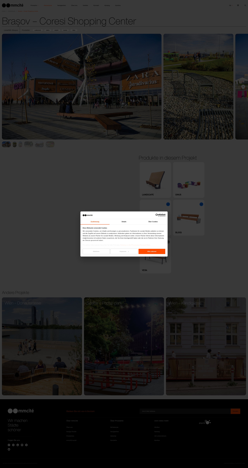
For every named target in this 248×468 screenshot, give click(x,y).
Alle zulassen (151, 251)
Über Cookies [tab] (153, 221)
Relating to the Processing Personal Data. (135, 245)
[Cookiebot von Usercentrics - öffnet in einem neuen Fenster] (157, 215)
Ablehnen (96, 251)
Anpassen (123, 251)
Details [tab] (124, 221)
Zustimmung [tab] (95, 221)
